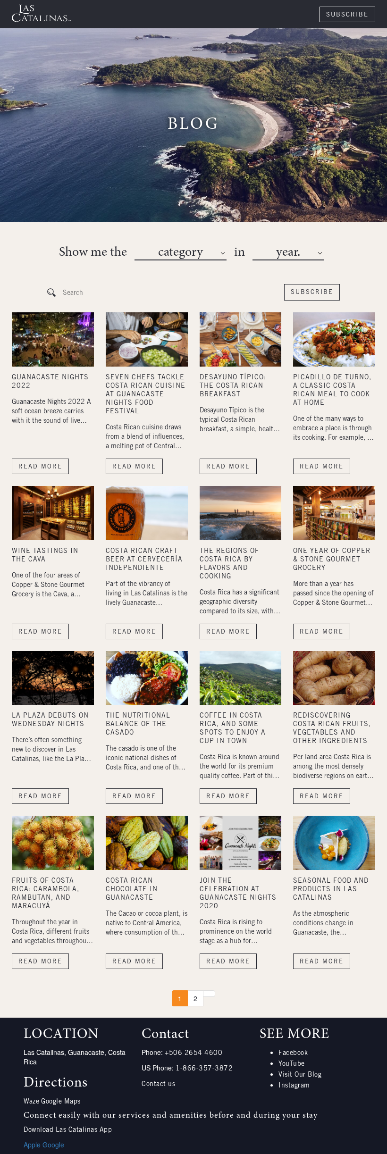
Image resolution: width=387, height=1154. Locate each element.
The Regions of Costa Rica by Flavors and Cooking (229, 564)
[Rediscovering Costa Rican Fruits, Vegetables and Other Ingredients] (334, 678)
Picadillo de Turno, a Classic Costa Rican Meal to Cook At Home (332, 391)
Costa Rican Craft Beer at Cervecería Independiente (144, 560)
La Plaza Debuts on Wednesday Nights (50, 720)
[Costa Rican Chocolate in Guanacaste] (147, 843)
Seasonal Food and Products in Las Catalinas (331, 890)
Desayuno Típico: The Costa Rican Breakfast (233, 386)
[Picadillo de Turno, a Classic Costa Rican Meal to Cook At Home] (334, 339)
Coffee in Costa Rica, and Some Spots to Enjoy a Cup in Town (233, 729)
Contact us (158, 1084)
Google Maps (61, 1102)
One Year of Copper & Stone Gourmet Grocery (331, 560)
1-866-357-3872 (204, 1069)
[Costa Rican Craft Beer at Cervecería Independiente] (147, 513)
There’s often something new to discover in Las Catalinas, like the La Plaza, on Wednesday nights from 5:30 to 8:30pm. (52, 750)
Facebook (293, 1053)
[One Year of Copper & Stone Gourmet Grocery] (334, 513)
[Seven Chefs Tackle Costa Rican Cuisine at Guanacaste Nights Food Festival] (147, 339)
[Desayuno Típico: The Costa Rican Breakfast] (241, 339)
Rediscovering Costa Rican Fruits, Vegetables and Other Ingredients (332, 729)
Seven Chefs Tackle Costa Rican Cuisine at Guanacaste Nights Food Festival (145, 395)
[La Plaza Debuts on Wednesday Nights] (53, 678)
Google (53, 1144)
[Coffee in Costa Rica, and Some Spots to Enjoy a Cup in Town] (241, 678)
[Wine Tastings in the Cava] (53, 513)
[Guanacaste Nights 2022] (53, 339)
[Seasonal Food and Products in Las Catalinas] (334, 843)
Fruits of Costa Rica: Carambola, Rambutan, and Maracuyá (45, 894)
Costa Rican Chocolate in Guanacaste (132, 890)
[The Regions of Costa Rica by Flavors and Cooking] (241, 513)
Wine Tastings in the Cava (45, 555)
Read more (40, 467)
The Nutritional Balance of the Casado (138, 724)
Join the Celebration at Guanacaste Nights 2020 (238, 894)
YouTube (291, 1064)
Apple (32, 1144)
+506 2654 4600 (193, 1053)
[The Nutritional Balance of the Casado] (147, 678)
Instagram (294, 1086)
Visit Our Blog (299, 1075)
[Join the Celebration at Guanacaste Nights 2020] (241, 843)
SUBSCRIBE (347, 15)
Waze (31, 1102)
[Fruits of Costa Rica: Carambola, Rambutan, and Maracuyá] (53, 843)
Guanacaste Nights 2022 (50, 382)
